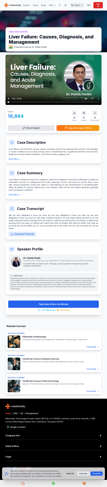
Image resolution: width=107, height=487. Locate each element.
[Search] (59, 5)
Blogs (43, 5)
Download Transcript (24, 234)
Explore (26, 5)
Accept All (97, 473)
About (35, 5)
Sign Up (98, 5)
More (51, 5)
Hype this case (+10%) (79, 128)
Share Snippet (33, 128)
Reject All (70, 473)
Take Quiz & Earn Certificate (53, 304)
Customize (83, 473)
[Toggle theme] (65, 5)
